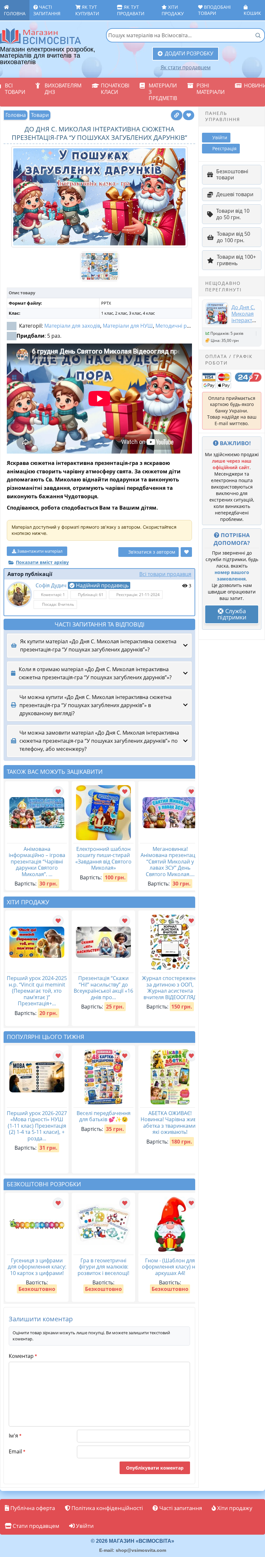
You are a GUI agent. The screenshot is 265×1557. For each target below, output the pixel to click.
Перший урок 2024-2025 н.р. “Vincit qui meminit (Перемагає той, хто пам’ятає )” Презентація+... (37, 991)
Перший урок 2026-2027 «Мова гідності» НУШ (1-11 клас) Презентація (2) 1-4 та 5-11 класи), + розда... (37, 1126)
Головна (15, 13)
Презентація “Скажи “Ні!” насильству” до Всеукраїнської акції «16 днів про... (103, 988)
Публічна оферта (32, 1508)
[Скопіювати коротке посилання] (176, 115)
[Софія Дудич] (19, 594)
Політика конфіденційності (106, 1508)
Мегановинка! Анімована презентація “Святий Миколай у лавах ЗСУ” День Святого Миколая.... (170, 861)
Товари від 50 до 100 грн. (233, 237)
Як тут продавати (130, 10)
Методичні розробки (181, 325)
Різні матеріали (210, 89)
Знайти (258, 35)
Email (17, 1451)
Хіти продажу (173, 10)
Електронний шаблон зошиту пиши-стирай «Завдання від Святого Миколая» (103, 858)
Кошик (252, 13)
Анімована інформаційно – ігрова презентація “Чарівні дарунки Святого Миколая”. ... (37, 861)
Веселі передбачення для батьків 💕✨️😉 (104, 1116)
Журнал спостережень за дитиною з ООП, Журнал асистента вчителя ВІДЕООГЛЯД (170, 988)
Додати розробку (189, 53)
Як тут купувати (87, 10)
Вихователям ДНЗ (63, 89)
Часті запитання (46, 10)
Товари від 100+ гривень (236, 260)
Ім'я (15, 1435)
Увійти (84, 1525)
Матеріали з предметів (163, 92)
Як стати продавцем (186, 67)
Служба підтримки (231, 614)
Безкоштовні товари (232, 174)
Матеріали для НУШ (128, 325)
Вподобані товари (214, 10)
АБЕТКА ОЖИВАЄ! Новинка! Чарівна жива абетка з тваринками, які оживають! (170, 1123)
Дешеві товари (234, 194)
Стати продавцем (35, 1525)
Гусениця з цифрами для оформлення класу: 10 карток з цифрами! (37, 1267)
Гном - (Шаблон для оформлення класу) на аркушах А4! (170, 1267)
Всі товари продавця (165, 574)
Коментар (23, 1356)
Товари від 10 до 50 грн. (232, 214)
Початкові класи (115, 89)
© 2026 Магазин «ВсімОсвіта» (132, 1541)
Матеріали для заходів (72, 325)
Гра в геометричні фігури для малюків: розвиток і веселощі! (103, 1267)
